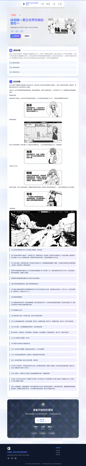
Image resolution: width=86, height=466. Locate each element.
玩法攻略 (58, 452)
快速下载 (58, 454)
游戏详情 (58, 450)
